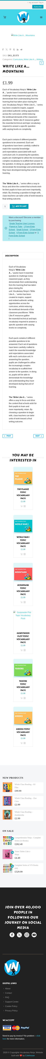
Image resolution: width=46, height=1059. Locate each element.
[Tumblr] (14, 49)
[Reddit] (21, 49)
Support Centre (11, 1002)
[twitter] (19, 934)
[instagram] (26, 934)
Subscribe (38, 7)
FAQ (7, 997)
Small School (22, 230)
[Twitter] (7, 49)
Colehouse (30, 1055)
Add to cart (21, 206)
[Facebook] (3, 49)
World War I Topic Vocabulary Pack (23, 542)
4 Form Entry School (25, 233)
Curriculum (18, 59)
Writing (40, 59)
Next (37, 436)
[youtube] (34, 934)
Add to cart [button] (22, 506)
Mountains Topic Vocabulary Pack (23, 590)
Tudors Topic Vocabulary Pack (23, 686)
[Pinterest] (10, 49)
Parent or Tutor (15, 227)
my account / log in (36, 2)
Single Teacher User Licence (21, 223)
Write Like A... (30, 59)
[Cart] (5, 17)
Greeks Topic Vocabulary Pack (23, 732)
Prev (9, 436)
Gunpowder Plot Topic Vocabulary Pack (23, 638)
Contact (8, 993)
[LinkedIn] (18, 49)
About (7, 989)
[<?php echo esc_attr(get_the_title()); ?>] (25, 506)
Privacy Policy (11, 1011)
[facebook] (12, 934)
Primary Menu (41, 17)
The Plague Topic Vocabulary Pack (23, 494)
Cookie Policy (11, 1006)
